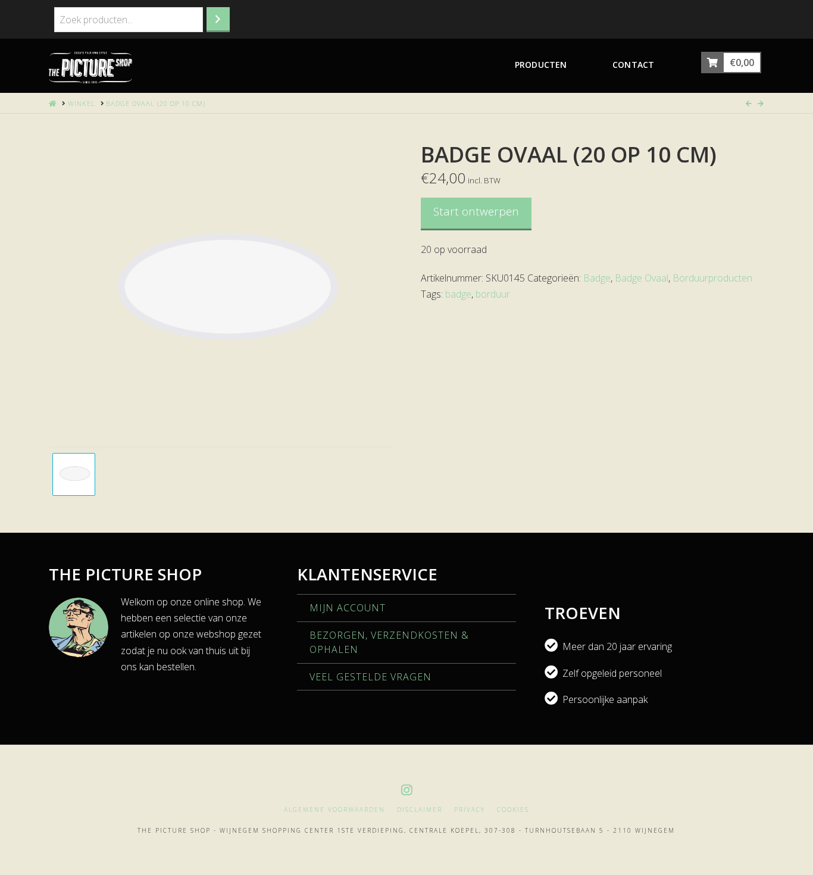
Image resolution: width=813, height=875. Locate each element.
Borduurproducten (712, 278)
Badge (597, 278)
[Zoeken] (218, 19)
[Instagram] (406, 790)
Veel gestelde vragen (370, 676)
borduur (493, 294)
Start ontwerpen (476, 211)
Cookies (513, 810)
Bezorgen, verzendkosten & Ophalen (389, 642)
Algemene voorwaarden (334, 810)
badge (458, 294)
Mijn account (347, 607)
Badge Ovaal (641, 278)
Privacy (469, 810)
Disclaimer (419, 810)
